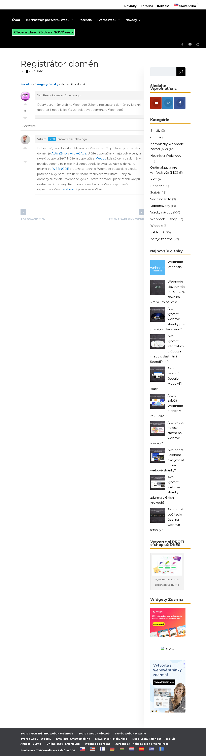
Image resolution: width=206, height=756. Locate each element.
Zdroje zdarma (161, 239)
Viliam (41, 139)
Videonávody (160, 206)
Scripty (155, 192)
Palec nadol (25, 119)
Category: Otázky (46, 84)
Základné (157, 232)
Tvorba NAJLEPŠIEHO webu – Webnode (47, 733)
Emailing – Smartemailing (73, 738)
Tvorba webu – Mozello (130, 733)
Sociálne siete (160, 199)
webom (68, 189)
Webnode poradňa (97, 743)
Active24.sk (59, 153)
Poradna (146, 6)
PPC (153, 179)
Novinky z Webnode (165, 155)
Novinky (130, 6)
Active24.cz (78, 153)
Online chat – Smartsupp (63, 743)
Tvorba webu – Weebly (36, 738)
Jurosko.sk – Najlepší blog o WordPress (141, 743)
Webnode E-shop (163, 219)
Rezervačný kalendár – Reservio (154, 738)
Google (155, 137)
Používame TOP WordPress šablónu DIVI (48, 750)
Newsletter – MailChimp (111, 738)
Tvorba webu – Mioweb (94, 733)
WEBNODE (60, 169)
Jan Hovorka (46, 95)
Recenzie (157, 186)
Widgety (156, 226)
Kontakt (163, 6)
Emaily (155, 131)
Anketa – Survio (31, 743)
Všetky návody (161, 212)
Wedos (101, 158)
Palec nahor (25, 103)
